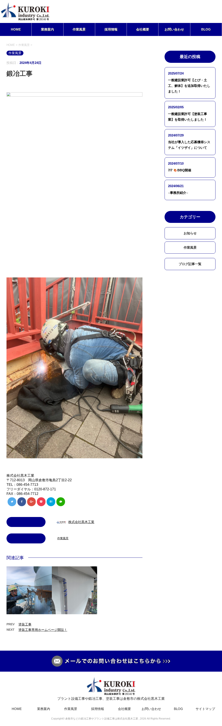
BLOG (206, 29)
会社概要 (142, 29)
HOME (16, 29)
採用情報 (111, 29)
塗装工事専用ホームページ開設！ (42, 630)
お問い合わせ (174, 29)
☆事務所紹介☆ (178, 192)
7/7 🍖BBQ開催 (179, 170)
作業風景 (79, 29)
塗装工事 (24, 624)
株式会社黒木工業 (81, 522)
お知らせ (190, 233)
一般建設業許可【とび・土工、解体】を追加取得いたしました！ (189, 85)
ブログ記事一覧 (190, 264)
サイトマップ (205, 709)
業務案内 (47, 29)
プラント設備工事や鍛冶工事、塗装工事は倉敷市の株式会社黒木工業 (111, 698)
